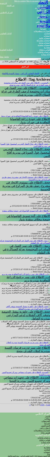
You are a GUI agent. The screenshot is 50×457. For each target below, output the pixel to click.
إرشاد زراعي (41, 22)
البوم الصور (41, 24)
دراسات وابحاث (44, 52)
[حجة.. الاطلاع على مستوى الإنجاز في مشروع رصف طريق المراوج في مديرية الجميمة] (25, 180)
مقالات (43, 19)
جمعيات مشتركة (43, 40)
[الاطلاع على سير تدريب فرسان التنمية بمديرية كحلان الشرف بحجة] (25, 345)
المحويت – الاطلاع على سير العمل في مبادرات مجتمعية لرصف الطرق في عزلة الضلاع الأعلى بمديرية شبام (25, 91)
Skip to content (20, 1)
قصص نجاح (41, 17)
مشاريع (47, 47)
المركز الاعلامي (6, 13)
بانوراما (43, 29)
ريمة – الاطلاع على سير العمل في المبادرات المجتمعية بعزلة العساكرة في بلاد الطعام (26, 249)
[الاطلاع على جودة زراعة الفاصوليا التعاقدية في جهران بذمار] (25, 116)
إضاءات (43, 15)
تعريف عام (41, 6)
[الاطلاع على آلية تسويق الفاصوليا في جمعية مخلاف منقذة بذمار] (25, 213)
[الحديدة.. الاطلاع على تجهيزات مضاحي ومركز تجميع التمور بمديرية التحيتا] (25, 375)
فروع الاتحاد (41, 10)
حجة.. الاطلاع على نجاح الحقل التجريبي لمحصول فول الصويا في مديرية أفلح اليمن (26, 153)
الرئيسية (3, 3)
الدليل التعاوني (6, 33)
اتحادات (47, 33)
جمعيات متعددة (44, 45)
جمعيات (47, 36)
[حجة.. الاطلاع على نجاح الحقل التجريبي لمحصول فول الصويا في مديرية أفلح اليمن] (25, 146)
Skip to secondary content (36, 1)
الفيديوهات (42, 26)
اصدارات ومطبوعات (42, 31)
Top (48, 454)
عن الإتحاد (11, 6)
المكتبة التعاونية (6, 50)
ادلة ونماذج (45, 54)
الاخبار (43, 13)
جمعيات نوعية (44, 43)
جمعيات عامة (44, 38)
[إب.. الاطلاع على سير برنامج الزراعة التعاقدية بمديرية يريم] (26, 274)
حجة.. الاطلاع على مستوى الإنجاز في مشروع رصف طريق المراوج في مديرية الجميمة (26, 186)
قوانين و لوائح (44, 50)
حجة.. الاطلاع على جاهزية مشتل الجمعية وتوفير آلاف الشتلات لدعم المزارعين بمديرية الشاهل (26, 315)
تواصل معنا (4, 57)
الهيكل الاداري (40, 8)
